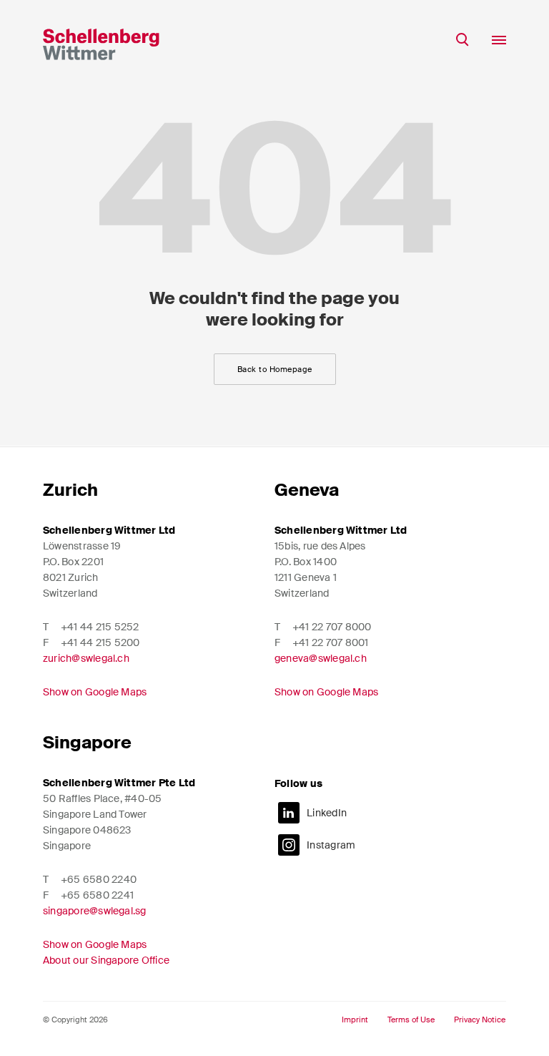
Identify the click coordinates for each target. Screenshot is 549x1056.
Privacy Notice (479, 1020)
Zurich (70, 490)
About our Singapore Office (106, 960)
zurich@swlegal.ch (86, 658)
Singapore (87, 742)
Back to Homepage (274, 369)
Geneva (306, 490)
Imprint (355, 1020)
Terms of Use (411, 1020)
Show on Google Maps (95, 691)
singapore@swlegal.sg (95, 910)
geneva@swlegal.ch (320, 658)
